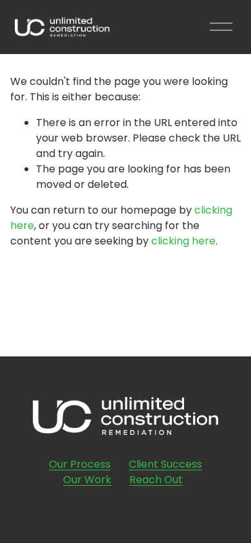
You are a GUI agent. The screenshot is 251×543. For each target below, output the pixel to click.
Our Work (87, 479)
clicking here (183, 241)
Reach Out (156, 479)
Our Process (80, 464)
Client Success (165, 464)
